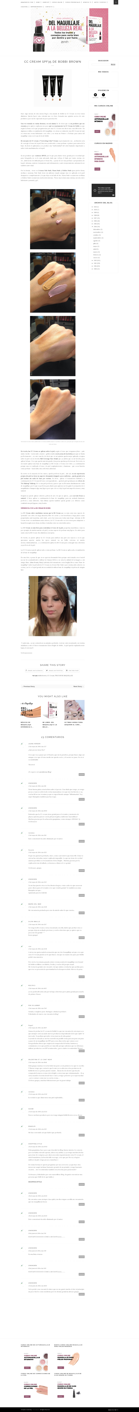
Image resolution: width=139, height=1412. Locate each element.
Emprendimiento (37, 6)
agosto (95, 241)
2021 (95, 207)
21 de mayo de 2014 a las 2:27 (37, 746)
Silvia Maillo (34, 921)
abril (95, 249)
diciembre (97, 229)
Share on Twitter (56, 670)
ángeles (32, 1126)
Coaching (24, 6)
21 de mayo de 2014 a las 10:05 (37, 811)
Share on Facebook (35, 670)
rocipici (31, 985)
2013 (95, 260)
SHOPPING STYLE (35, 1144)
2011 (95, 266)
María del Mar (34, 904)
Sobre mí (46, 2)
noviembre (97, 232)
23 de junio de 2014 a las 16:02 (37, 1286)
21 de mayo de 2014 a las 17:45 (37, 1008)
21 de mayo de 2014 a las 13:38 (37, 949)
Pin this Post (74, 670)
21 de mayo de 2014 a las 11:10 (37, 835)
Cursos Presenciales (72, 2)
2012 (95, 263)
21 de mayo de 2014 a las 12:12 (37, 882)
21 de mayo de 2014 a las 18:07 (37, 1028)
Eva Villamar (34, 1005)
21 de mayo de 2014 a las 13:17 (37, 924)
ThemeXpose (35, 1409)
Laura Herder (34, 744)
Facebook (103, 97)
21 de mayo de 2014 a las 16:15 (37, 988)
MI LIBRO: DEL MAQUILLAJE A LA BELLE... (50, 724)
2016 (95, 221)
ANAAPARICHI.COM (27, 2)
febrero (96, 255)
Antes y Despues (100, 2)
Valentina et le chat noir (40, 1059)
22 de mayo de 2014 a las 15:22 (37, 1112)
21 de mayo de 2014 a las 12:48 (37, 907)
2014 (95, 226)
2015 (95, 224)
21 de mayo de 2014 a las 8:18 (37, 786)
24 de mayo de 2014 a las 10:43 (37, 1146)
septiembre (97, 238)
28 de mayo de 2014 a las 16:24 (37, 1196)
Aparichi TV (87, 2)
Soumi (31, 1109)
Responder (81, 774)
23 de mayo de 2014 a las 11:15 (37, 1129)
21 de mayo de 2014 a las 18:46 (37, 1062)
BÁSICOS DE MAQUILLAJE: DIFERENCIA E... (27, 724)
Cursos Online (57, 2)
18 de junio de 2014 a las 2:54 (37, 1233)
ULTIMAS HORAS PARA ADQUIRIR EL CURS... (73, 723)
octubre (96, 235)
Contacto (49, 6)
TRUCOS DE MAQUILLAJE (64, 675)
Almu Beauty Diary (36, 562)
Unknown (32, 783)
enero (95, 257)
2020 (95, 210)
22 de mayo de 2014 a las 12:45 (37, 1094)
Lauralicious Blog (45, 772)
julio (94, 243)
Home (38, 2)
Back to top (112, 1410)
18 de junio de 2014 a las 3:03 (37, 1268)
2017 (95, 218)
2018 (95, 215)
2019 (95, 212)
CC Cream (50, 675)
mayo (95, 246)
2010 (95, 269)
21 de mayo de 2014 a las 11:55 (37, 852)
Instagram (95, 97)
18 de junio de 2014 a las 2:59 (37, 1251)
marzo (95, 252)
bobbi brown (42, 675)
